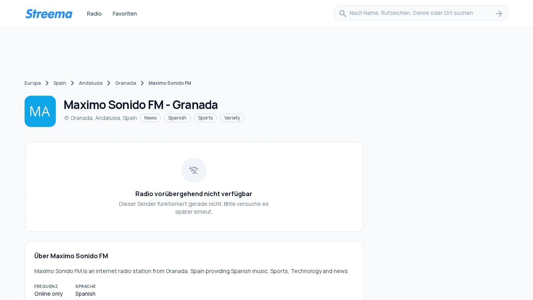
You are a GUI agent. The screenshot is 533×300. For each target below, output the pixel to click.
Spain (59, 83)
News (150, 117)
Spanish (177, 117)
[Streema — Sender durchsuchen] (49, 13)
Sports (205, 117)
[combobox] (421, 13)
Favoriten (125, 13)
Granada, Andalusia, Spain (100, 117)
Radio (94, 13)
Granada (125, 83)
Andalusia (91, 83)
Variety (232, 117)
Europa (33, 83)
